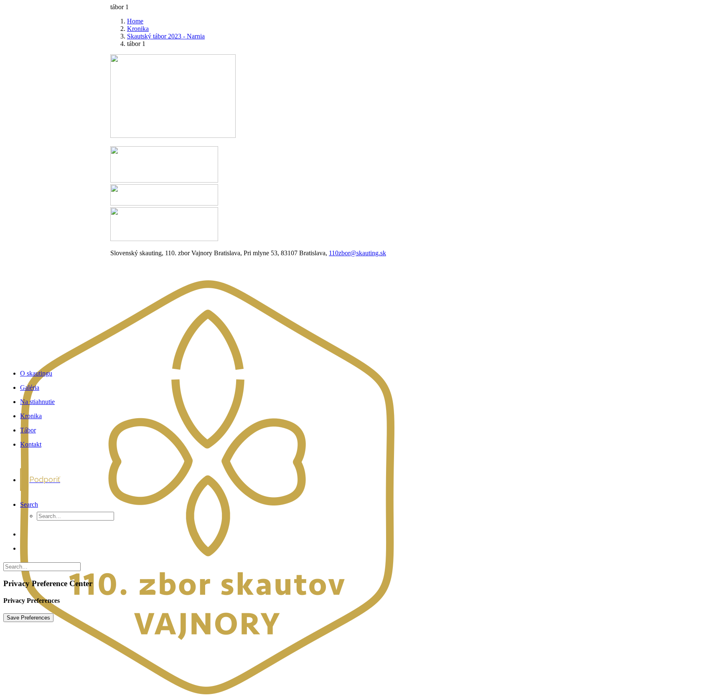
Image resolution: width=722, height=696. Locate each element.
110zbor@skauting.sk (357, 253)
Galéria (29, 387)
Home (135, 21)
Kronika (138, 28)
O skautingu (36, 373)
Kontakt (30, 444)
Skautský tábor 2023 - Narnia (166, 36)
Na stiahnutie (37, 401)
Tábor (28, 430)
